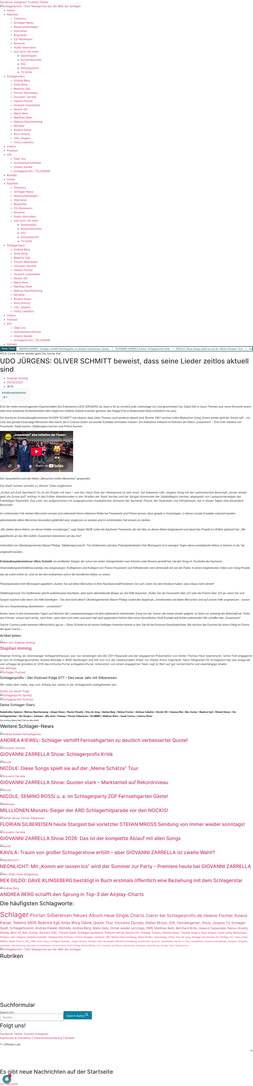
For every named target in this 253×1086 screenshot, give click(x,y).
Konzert (45, 932)
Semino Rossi (144, 716)
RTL (27, 941)
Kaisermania (129, 945)
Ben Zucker (191, 712)
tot (231, 937)
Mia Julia (50, 716)
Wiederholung (18, 945)
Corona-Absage (83, 937)
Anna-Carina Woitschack (232, 932)
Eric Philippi (222, 937)
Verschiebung (153, 945)
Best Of (16, 932)
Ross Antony (22, 134)
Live (98, 945)
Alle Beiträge (8, 668)
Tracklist (92, 941)
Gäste (86, 922)
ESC (23, 64)
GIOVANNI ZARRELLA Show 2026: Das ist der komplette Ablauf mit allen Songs (90, 838)
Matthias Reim (23, 117)
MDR (32, 922)
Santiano (38, 716)
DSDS (171, 937)
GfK (108, 937)
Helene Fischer (23, 101)
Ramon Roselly (75, 712)
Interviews (20, 31)
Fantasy (61, 716)
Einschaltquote (44, 945)
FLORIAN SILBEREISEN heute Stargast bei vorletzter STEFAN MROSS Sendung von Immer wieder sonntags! (122, 824)
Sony (46, 941)
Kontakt (12, 175)
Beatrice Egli (22, 88)
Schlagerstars (16, 76)
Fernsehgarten (188, 923)
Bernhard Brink (186, 928)
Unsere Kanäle (23, 167)
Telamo (19, 922)
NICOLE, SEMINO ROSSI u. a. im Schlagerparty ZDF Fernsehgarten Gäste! (84, 796)
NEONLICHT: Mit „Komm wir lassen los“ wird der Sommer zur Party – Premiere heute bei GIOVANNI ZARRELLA (125, 866)
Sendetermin (197, 941)
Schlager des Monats (203, 937)
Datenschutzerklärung (48, 1038)
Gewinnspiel (28, 55)
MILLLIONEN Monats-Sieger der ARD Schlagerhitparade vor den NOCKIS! (84, 810)
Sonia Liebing (73, 945)
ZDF (172, 923)
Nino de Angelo (106, 941)
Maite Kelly (101, 928)
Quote (98, 922)
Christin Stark (67, 932)
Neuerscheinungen (26, 27)
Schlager (14, 914)
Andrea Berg (22, 80)
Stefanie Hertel (114, 932)
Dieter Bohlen (145, 937)
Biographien (7, 980)
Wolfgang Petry (182, 945)
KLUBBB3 (95, 716)
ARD (33, 941)
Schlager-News (23, 22)
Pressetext (141, 945)
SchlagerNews (9, 968)
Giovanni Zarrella (25, 97)
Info (9, 154)
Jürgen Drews (57, 712)
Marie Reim (21, 113)
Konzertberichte (31, 59)
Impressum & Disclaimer (15, 1038)
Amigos (4, 937)
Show (206, 923)
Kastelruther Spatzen (11, 712)
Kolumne (19, 43)
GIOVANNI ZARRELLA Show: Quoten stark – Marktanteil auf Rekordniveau (84, 782)
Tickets (156, 932)
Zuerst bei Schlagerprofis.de (174, 915)
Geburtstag (160, 937)
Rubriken (12, 14)
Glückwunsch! (30, 68)
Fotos (237, 937)
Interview (31, 945)
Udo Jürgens (22, 138)
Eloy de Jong (93, 712)
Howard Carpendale (27, 105)
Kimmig (145, 932)
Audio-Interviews (25, 47)
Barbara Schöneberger (215, 941)
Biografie (242, 941)
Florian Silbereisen (26, 92)
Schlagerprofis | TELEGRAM (32, 171)
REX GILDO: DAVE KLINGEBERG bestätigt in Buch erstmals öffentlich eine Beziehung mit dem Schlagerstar (121, 880)
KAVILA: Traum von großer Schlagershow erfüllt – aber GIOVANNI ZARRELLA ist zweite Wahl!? (107, 852)
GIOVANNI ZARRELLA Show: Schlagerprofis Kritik (142, 348)
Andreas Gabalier (144, 712)
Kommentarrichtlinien (27, 163)
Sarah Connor (127, 716)
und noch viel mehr (26, 51)
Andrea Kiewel (46, 928)
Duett (171, 945)
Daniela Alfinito (88, 945)
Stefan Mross (156, 923)
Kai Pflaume (117, 945)
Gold (39, 941)
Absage (164, 945)
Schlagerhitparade (60, 941)
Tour (109, 922)
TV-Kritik (26, 72)
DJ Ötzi (185, 941)
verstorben (5, 945)
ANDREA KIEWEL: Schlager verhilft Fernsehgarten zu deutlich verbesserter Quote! (64, 348)
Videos (11, 146)
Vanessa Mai (176, 712)
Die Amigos (25, 716)
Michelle (19, 125)
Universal (106, 945)
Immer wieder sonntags (127, 928)
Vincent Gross (58, 945)
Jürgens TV (221, 923)
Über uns (19, 158)
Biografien (20, 35)
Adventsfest (167, 941)
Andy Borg (21, 84)
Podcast (12, 150)
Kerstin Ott (21, 109)
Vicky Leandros (24, 142)
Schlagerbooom (22, 928)
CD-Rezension (23, 39)
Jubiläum (99, 937)
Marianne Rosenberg (125, 941)
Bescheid (34, 720)
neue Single (116, 915)
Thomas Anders (190, 932)
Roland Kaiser (22, 130)
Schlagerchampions (90, 932)
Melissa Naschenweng (28, 121)
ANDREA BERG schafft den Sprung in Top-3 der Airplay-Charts (72, 894)
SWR (149, 928)
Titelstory (20, 18)
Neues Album (88, 915)
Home (11, 10)
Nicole (178, 941)
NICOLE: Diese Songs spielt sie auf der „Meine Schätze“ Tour (209, 348)
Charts (137, 915)
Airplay (4, 932)
